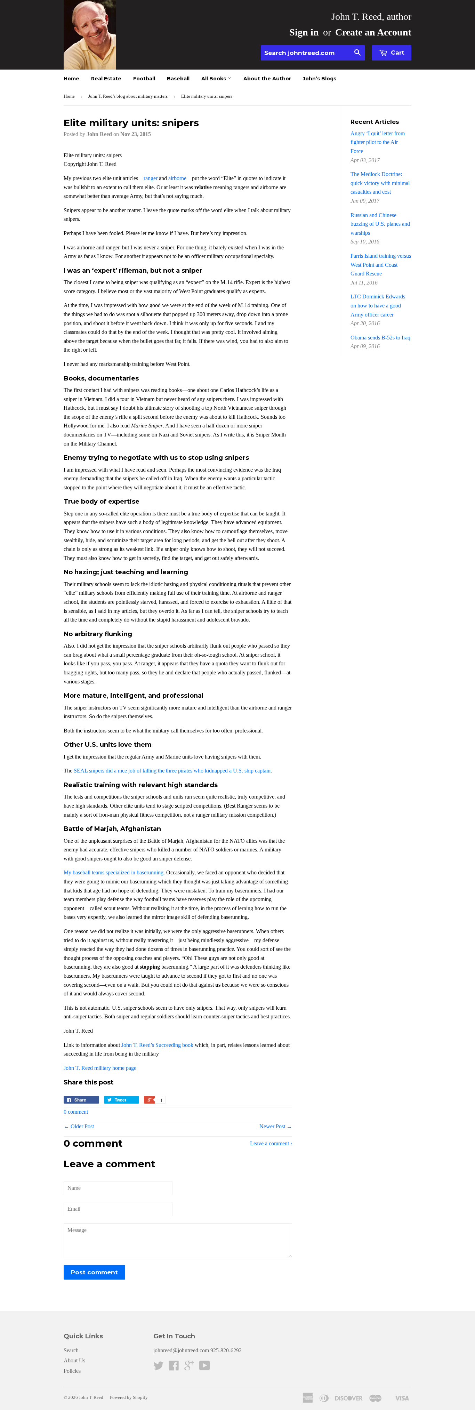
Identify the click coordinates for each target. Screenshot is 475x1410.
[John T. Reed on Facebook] (174, 1368)
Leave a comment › (271, 1143)
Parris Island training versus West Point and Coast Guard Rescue (381, 265)
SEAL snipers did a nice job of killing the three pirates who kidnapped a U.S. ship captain (172, 771)
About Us (74, 1360)
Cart (396, 52)
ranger (151, 178)
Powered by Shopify (129, 1397)
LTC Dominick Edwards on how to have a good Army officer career (378, 305)
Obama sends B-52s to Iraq (380, 338)
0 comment (76, 1112)
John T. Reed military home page (100, 1068)
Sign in (304, 32)
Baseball (178, 78)
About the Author (267, 78)
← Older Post (79, 1126)
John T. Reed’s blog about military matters (128, 96)
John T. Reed (91, 1397)
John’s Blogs (319, 78)
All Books (214, 78)
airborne (177, 178)
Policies (72, 1371)
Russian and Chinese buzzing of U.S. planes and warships (380, 224)
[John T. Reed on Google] (189, 1368)
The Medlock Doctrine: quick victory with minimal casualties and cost (380, 183)
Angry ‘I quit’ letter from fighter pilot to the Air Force (378, 142)
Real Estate (106, 78)
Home (71, 78)
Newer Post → (275, 1126)
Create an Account (373, 32)
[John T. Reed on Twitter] (158, 1368)
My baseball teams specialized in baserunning (113, 872)
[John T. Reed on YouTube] (204, 1368)
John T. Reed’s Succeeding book (157, 1045)
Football (144, 78)
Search (71, 1350)
